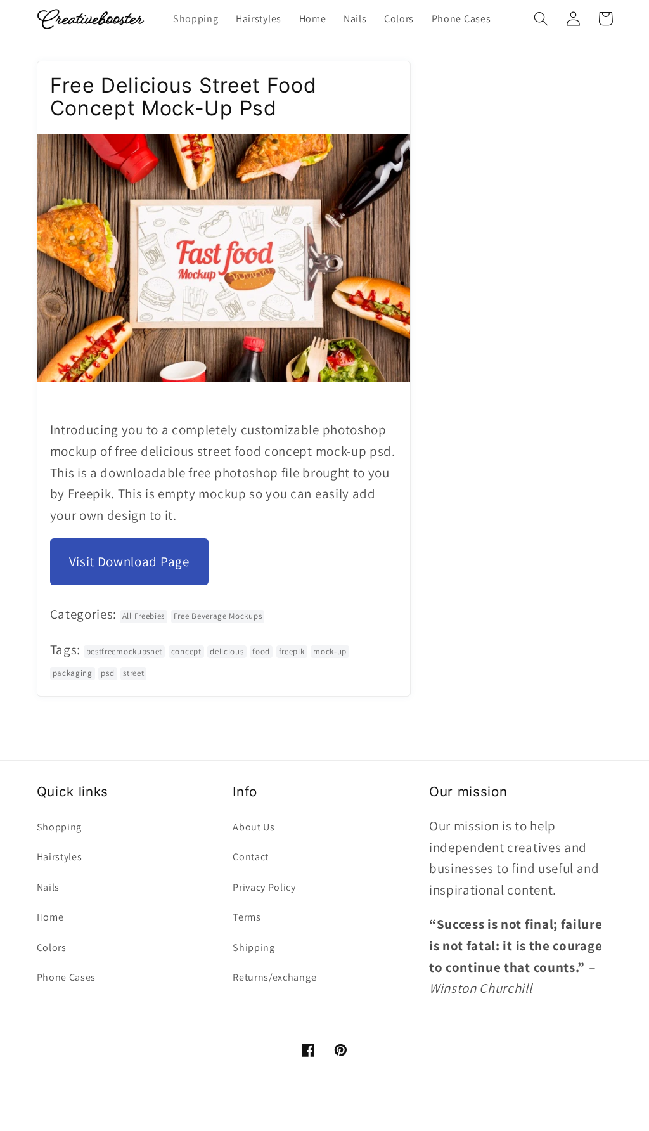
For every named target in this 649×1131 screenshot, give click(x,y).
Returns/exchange (274, 977)
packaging (73, 673)
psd (107, 673)
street (133, 673)
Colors (52, 947)
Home (50, 917)
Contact (251, 856)
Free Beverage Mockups (218, 616)
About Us (254, 827)
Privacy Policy (264, 887)
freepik (292, 651)
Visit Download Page (129, 561)
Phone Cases (66, 977)
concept (186, 651)
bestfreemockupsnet (124, 651)
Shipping (254, 947)
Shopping (59, 827)
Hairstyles (59, 856)
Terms (246, 917)
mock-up (330, 651)
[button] (541, 19)
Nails (48, 887)
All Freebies (143, 616)
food (261, 651)
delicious (226, 651)
